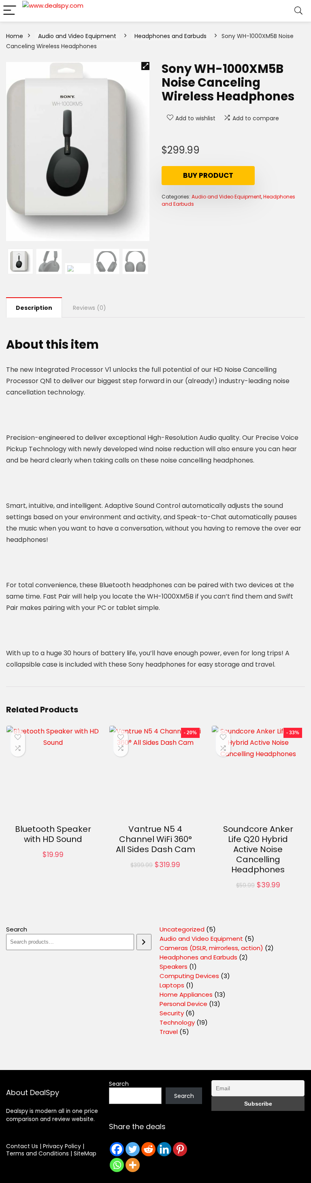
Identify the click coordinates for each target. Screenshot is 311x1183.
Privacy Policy (63, 1146)
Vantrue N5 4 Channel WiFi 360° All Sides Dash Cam (155, 839)
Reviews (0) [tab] (89, 308)
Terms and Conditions (38, 1153)
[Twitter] (133, 1149)
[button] (145, 66)
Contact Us (22, 1146)
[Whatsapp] (117, 1165)
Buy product (208, 175)
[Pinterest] (180, 1149)
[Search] (298, 10)
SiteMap (85, 1153)
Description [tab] (34, 308)
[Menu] (9, 10)
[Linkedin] (164, 1149)
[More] (133, 1165)
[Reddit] (148, 1149)
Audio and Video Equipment (77, 36)
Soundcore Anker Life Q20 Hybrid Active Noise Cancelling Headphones (258, 849)
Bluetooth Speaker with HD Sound (53, 834)
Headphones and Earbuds (170, 36)
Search (16, 929)
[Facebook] (117, 1149)
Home (14, 36)
